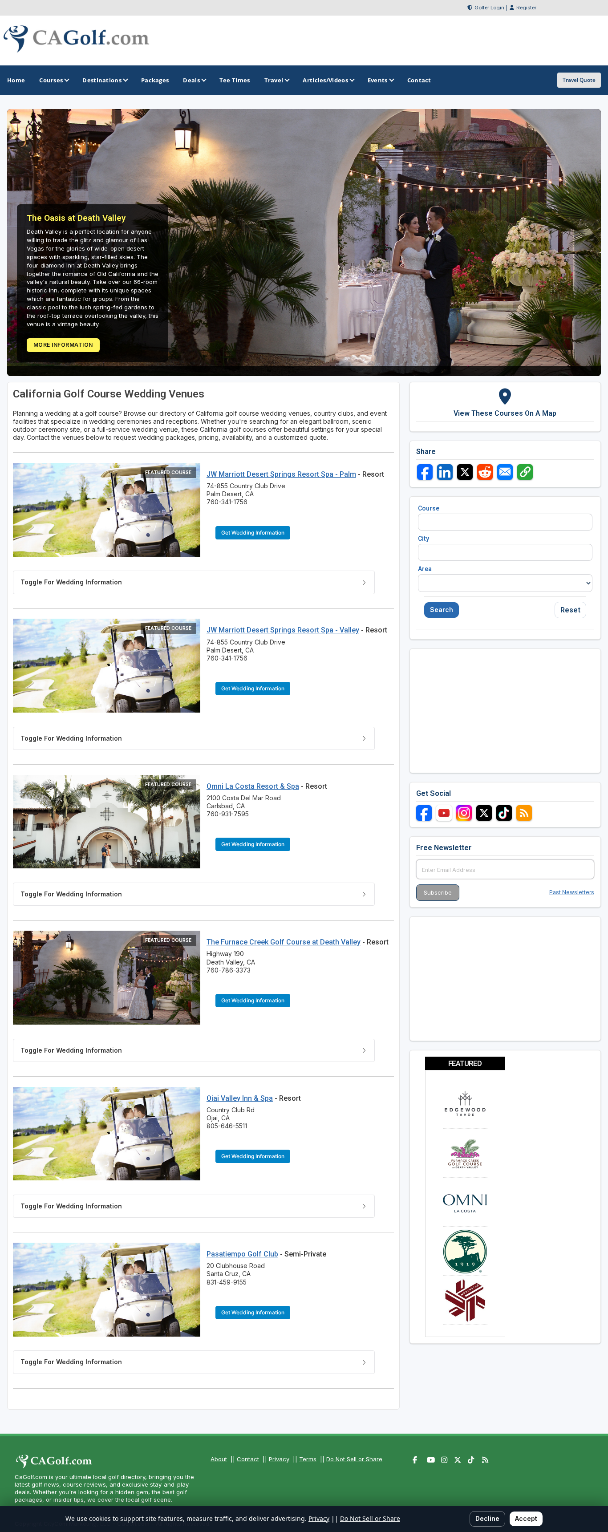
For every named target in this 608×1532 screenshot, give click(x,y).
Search (441, 609)
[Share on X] (465, 472)
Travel (274, 80)
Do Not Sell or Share (354, 1459)
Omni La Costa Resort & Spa (253, 786)
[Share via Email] (505, 472)
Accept (526, 1518)
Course (428, 508)
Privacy (279, 1459)
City (423, 538)
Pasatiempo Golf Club (242, 1254)
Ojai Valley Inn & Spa (240, 1098)
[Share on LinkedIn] (445, 472)
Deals (191, 80)
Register (526, 7)
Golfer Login (489, 7)
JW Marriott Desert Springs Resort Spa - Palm (281, 474)
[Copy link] (525, 472)
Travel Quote (579, 80)
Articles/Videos (325, 80)
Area (425, 568)
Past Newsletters (571, 892)
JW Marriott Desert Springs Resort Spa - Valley (283, 630)
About (219, 1459)
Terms (307, 1459)
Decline (487, 1518)
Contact (248, 1459)
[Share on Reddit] (485, 472)
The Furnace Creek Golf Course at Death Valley (284, 942)
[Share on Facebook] (425, 472)
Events (378, 80)
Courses (51, 80)
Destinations (102, 80)
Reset (570, 610)
